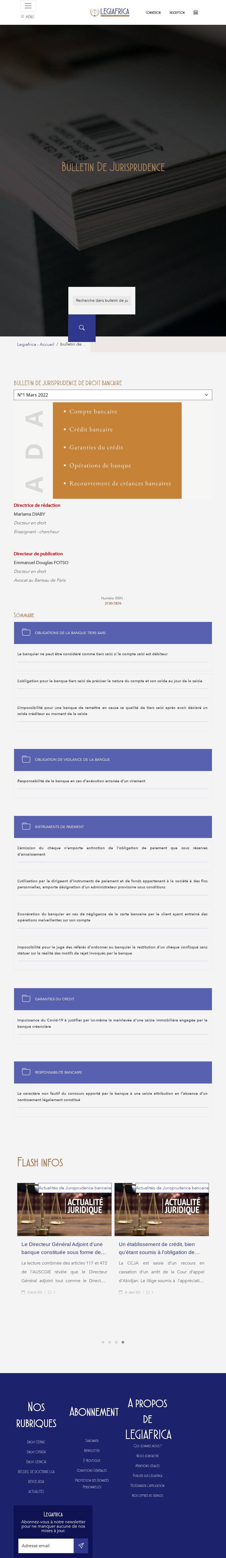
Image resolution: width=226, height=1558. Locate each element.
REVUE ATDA (36, 1481)
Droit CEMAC (36, 1442)
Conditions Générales (92, 1470)
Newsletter (91, 1450)
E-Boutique (91, 1460)
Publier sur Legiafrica (147, 1475)
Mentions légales (147, 1465)
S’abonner (91, 1440)
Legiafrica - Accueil (35, 344)
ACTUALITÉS (36, 1491)
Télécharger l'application (147, 1485)
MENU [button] (29, 16)
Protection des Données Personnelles (92, 1483)
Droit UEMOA (36, 1461)
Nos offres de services (147, 1495)
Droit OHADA (36, 1451)
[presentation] (111, 1334)
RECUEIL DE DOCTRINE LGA (36, 1471)
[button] (103, 1342)
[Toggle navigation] (28, 5)
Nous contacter (147, 1455)
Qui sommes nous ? (148, 1445)
